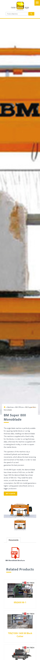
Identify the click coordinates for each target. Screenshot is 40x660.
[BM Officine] (33, 407)
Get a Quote (10, 493)
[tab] (13, 540)
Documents (13, 539)
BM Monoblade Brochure (15, 560)
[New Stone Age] (20, 10)
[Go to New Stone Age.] (4, 407)
